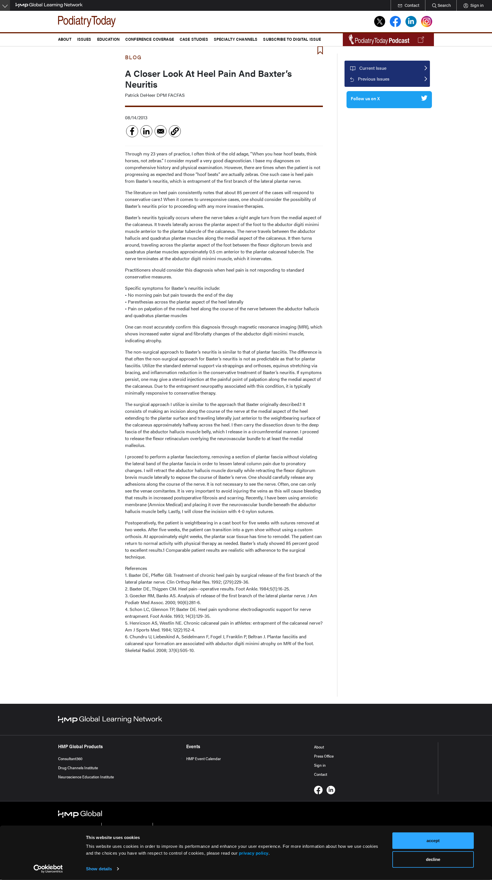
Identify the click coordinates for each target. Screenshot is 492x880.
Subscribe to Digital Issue (292, 39)
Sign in (320, 765)
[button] (175, 131)
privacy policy (253, 853)
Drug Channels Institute (78, 767)
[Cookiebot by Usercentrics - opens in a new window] (48, 869)
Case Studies (194, 39)
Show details (99, 868)
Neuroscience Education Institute (86, 777)
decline (433, 859)
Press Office (324, 756)
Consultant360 (70, 758)
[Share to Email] (161, 131)
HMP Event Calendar (203, 758)
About (319, 747)
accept (433, 840)
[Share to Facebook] (132, 131)
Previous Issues (374, 78)
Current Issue (372, 68)
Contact (320, 774)
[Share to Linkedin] (146, 131)
